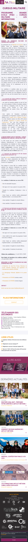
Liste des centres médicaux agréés (11, 321)
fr (22, 2)
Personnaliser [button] (3, 534)
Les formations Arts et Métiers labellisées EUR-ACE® (13, 484)
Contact (14, 302)
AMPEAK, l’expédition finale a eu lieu (13, 457)
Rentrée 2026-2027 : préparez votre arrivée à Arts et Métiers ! (13, 403)
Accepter (14, 539)
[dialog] (14, 536)
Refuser (14, 537)
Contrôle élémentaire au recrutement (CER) (13, 322)
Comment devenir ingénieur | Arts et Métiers (12, 430)
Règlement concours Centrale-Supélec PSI (13, 346)
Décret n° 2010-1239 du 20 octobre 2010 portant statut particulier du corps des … (13, 349)
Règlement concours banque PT (10, 343)
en (18, 2)
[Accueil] (9, 2)
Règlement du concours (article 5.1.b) (12, 320)
